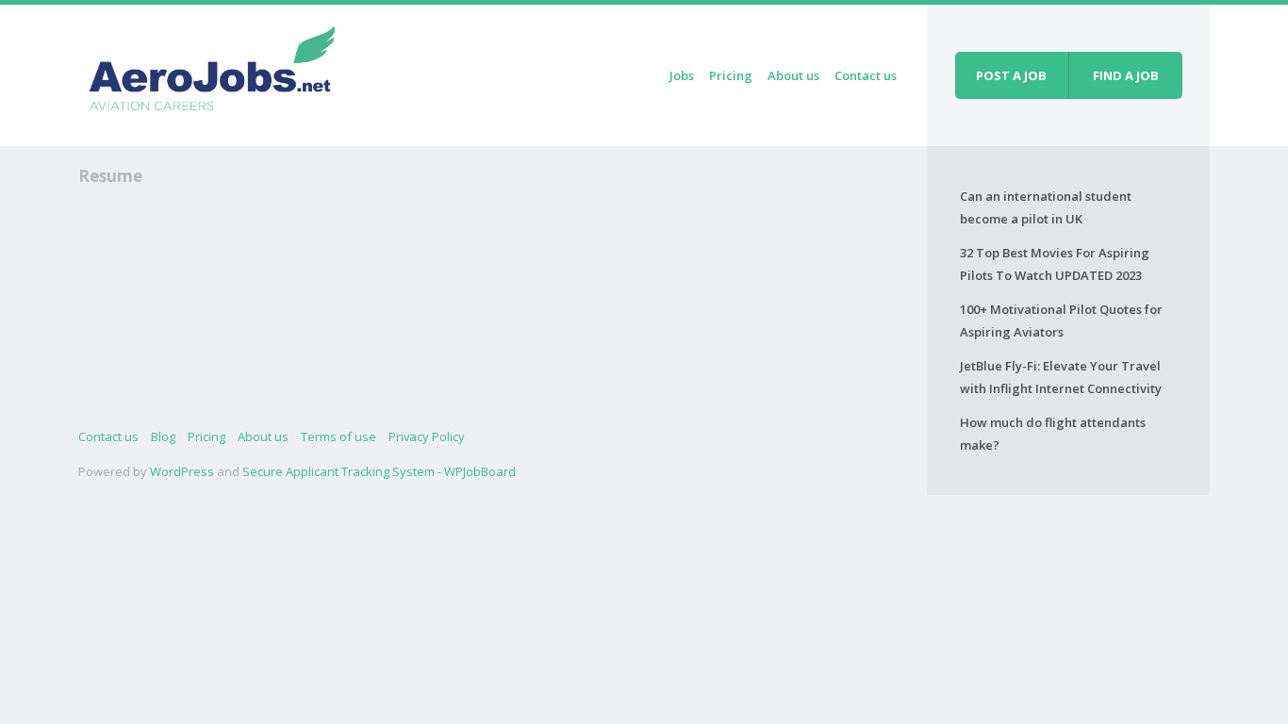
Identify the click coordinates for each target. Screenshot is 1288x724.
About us (793, 75)
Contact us (865, 75)
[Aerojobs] (211, 72)
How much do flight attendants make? (1053, 433)
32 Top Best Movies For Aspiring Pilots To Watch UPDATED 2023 (1054, 264)
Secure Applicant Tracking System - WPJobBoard (379, 471)
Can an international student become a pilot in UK (1045, 207)
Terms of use (338, 436)
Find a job (1126, 75)
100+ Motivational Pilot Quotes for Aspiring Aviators (1061, 320)
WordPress (182, 471)
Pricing (730, 75)
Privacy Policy (426, 436)
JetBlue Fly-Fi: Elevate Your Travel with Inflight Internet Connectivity (1061, 377)
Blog (163, 436)
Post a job (1011, 75)
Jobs (681, 75)
